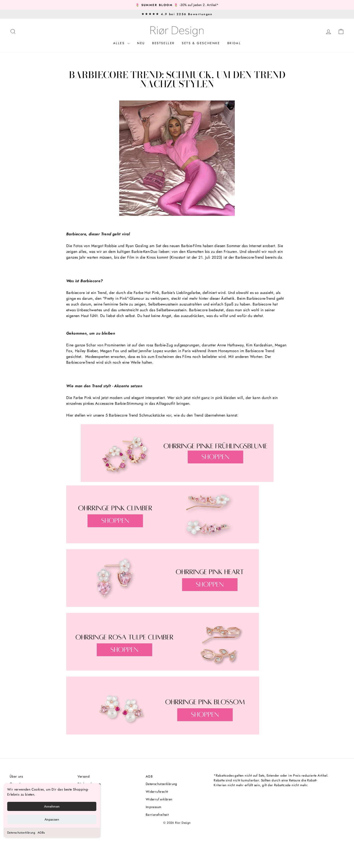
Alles (119, 43)
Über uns (16, 776)
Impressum (154, 806)
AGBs (41, 832)
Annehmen (52, 806)
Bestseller (163, 43)
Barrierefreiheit (157, 814)
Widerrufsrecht (157, 791)
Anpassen (52, 819)
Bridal (234, 43)
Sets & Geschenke (201, 43)
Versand (84, 776)
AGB (149, 776)
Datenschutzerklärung (21, 832)
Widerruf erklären (159, 799)
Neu (141, 43)
